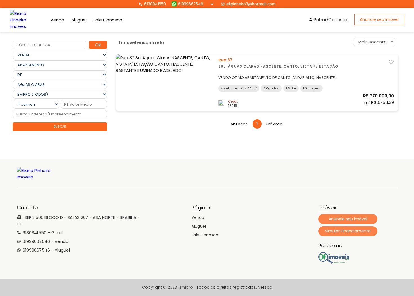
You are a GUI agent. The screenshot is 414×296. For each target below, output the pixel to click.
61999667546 (190, 4)
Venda (57, 20)
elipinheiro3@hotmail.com (251, 4)
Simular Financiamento (348, 231)
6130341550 (155, 4)
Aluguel (78, 20)
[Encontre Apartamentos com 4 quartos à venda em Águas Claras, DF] (333, 262)
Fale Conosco (108, 20)
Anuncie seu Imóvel (379, 19)
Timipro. (186, 287)
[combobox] (374, 42)
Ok (98, 45)
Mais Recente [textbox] (372, 42)
